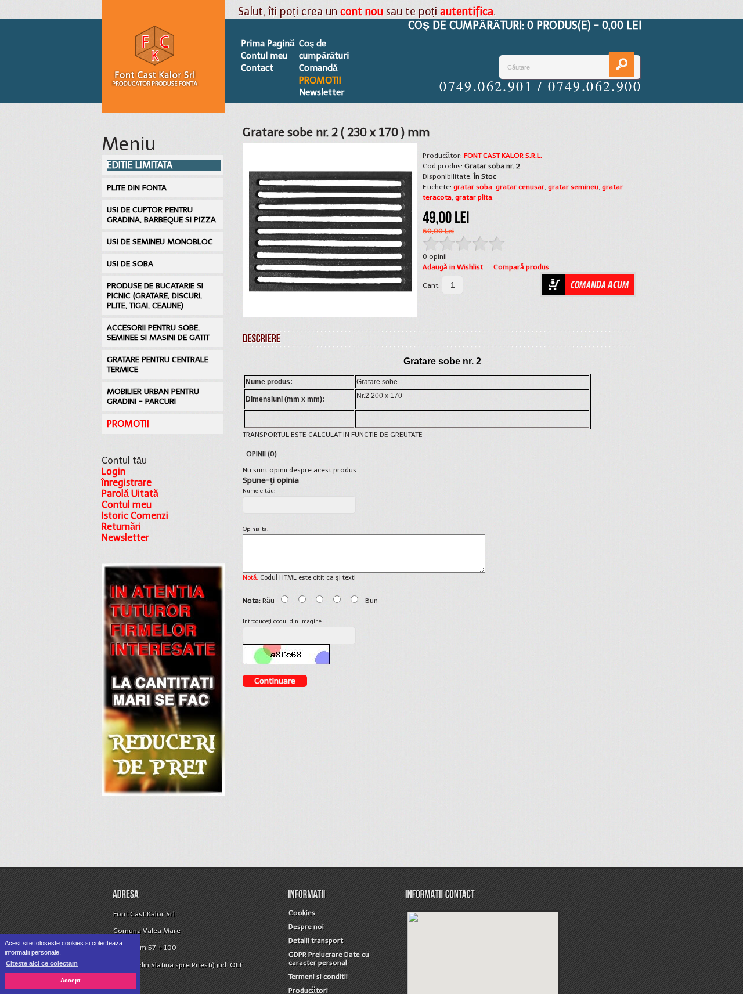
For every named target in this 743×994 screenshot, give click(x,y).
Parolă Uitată (130, 493)
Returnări (121, 526)
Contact (257, 68)
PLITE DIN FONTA (137, 188)
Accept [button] (70, 980)
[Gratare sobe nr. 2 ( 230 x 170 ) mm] (330, 230)
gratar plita (473, 197)
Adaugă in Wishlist (453, 267)
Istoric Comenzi (135, 515)
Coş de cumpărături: (524, 25)
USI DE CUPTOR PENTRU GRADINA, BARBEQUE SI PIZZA (161, 215)
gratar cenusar (520, 187)
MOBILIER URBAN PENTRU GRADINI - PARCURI (153, 396)
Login (113, 471)
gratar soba (472, 187)
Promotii (320, 80)
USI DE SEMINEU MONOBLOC (160, 242)
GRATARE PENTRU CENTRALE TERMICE (157, 364)
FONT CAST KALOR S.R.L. (503, 155)
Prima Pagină (267, 43)
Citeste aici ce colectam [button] (42, 963)
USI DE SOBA (130, 264)
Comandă (318, 68)
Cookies (301, 913)
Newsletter (321, 92)
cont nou (361, 11)
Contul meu (264, 55)
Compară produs (521, 267)
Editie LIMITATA (139, 165)
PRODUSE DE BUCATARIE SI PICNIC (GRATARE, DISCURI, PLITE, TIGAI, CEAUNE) (155, 295)
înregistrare (127, 482)
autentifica (466, 11)
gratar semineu (573, 187)
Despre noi (306, 927)
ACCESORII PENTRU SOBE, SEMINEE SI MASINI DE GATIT (158, 332)
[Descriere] (262, 337)
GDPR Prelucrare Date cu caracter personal (328, 958)
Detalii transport (315, 941)
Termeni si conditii (318, 977)
